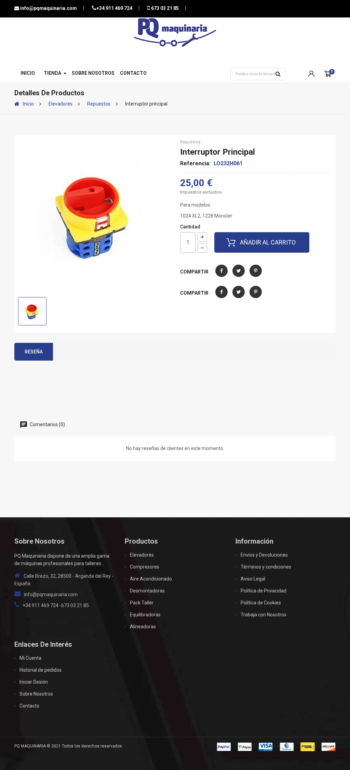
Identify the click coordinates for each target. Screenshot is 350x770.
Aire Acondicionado (151, 579)
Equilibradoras (145, 614)
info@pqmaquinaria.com (48, 8)
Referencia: (195, 163)
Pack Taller (141, 602)
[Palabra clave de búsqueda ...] (278, 74)
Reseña (34, 351)
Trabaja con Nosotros (263, 614)
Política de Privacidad (263, 590)
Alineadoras (143, 626)
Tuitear (238, 275)
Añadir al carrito (268, 242)
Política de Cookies (261, 602)
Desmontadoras (147, 590)
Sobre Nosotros (93, 73)
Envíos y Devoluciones (264, 555)
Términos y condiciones (266, 567)
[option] (32, 311)
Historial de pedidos (40, 670)
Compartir (221, 275)
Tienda (52, 73)
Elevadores (142, 555)
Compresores (144, 567)
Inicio (28, 73)
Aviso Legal (253, 579)
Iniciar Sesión (33, 682)
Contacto (133, 73)
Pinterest (256, 275)
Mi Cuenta (30, 658)
